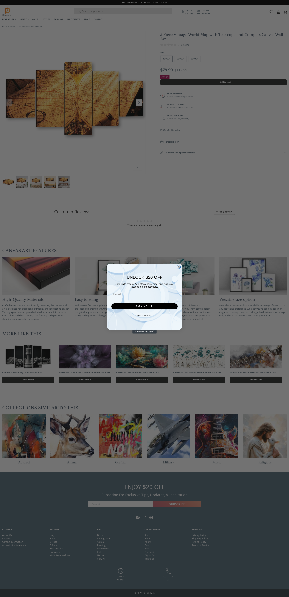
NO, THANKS (144, 315)
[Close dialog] (179, 267)
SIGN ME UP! (144, 306)
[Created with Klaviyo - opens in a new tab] (144, 332)
